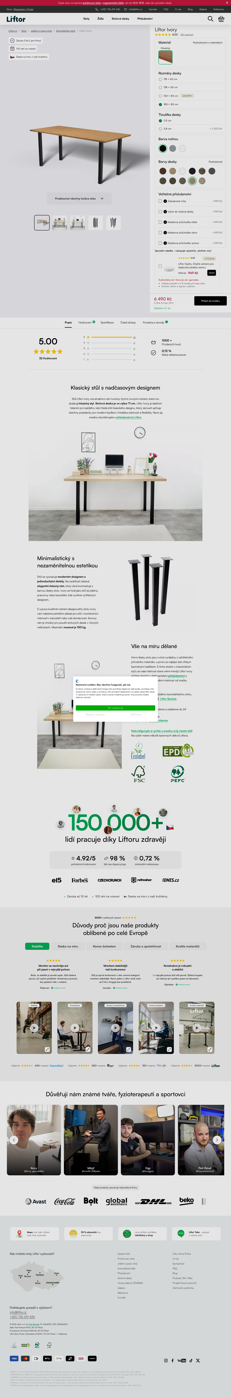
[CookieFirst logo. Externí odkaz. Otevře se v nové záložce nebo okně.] (77, 681)
